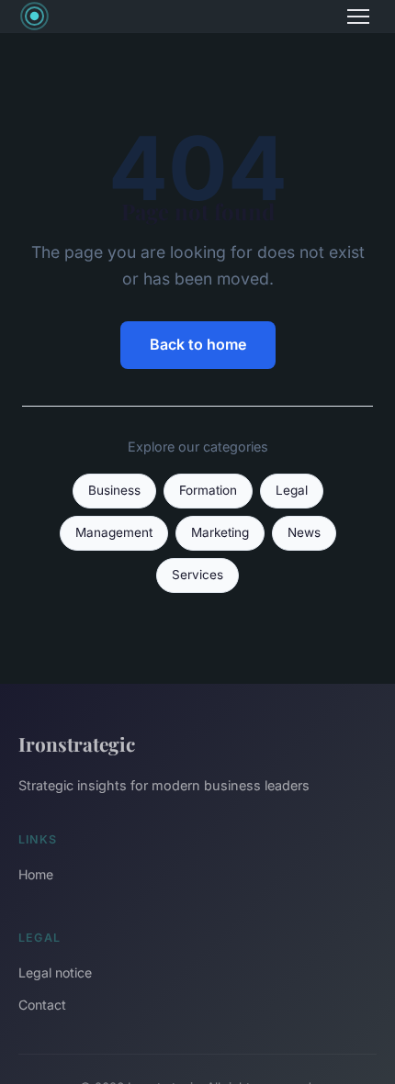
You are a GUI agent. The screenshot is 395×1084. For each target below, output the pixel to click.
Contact (42, 1004)
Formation (208, 490)
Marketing (220, 532)
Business (114, 490)
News (304, 532)
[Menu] (358, 16)
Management (113, 532)
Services (197, 574)
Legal (292, 490)
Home (35, 874)
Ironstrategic (76, 743)
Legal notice (55, 972)
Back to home (198, 344)
